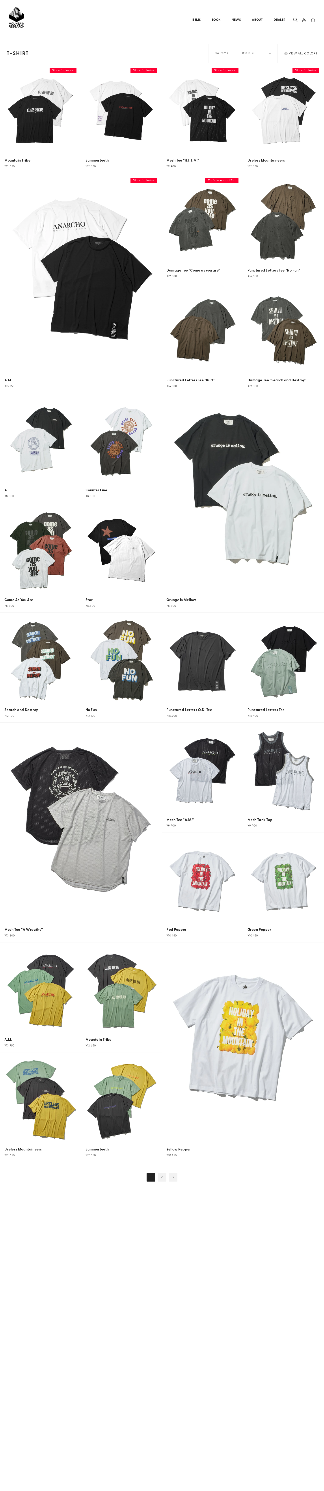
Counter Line (96, 490)
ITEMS (196, 20)
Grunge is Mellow (181, 600)
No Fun (91, 710)
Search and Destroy (21, 710)
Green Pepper (259, 930)
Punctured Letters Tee (266, 710)
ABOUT (257, 20)
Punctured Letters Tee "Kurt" (190, 380)
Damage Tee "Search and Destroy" (277, 380)
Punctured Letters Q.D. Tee (189, 710)
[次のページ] (173, 1177)
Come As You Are (18, 600)
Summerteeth (97, 160)
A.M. (8, 380)
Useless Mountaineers (266, 160)
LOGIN (304, 20)
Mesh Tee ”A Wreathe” (23, 930)
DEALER (279, 20)
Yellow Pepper (178, 1149)
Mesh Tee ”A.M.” (180, 820)
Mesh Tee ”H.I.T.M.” (182, 160)
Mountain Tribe (17, 160)
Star (89, 600)
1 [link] (151, 1177)
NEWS (236, 20)
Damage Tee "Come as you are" (193, 270)
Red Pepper (176, 930)
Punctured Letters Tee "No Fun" (274, 270)
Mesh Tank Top (260, 820)
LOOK (216, 20)
